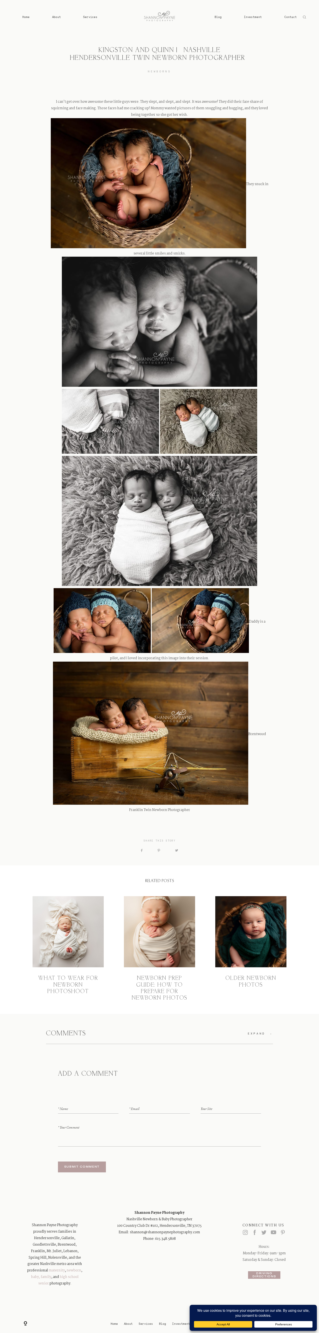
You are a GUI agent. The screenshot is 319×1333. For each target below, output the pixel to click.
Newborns (159, 71)
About (56, 17)
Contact (290, 17)
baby (35, 1277)
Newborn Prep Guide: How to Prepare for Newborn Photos (159, 948)
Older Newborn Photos (250, 948)
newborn (74, 1270)
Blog (218, 17)
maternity (57, 1270)
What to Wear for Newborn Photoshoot (68, 948)
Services (90, 17)
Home (26, 17)
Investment (253, 17)
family (46, 1277)
